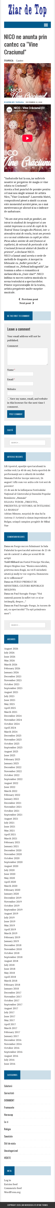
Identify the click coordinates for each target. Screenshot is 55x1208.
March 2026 (10, 664)
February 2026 (12, 668)
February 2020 (12, 890)
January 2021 (11, 846)
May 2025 (9, 704)
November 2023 (13, 739)
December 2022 (12, 767)
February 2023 (12, 759)
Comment (12, 346)
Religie (7, 1129)
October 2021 (11, 810)
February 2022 (12, 795)
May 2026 (9, 660)
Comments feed (13, 1188)
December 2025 (12, 676)
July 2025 (9, 696)
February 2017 (12, 1032)
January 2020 (11, 893)
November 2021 (13, 806)
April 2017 (10, 1024)
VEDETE (7, 1158)
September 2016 (13, 1052)
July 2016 (9, 1059)
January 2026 (11, 672)
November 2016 (13, 1044)
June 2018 (9, 968)
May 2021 (9, 830)
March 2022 (10, 791)
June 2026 (9, 656)
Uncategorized (11, 1151)
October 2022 (11, 775)
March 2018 (10, 980)
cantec (19, 60)
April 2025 (10, 708)
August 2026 (11, 648)
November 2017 (13, 996)
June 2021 (9, 826)
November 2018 (13, 949)
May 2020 (9, 878)
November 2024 (13, 719)
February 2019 (12, 937)
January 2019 (11, 941)
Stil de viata (10, 1143)
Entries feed (10, 1184)
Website (11, 389)
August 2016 (11, 1056)
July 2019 (9, 917)
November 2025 (13, 680)
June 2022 (9, 787)
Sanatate (8, 1136)
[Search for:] (27, 442)
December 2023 (12, 735)
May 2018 (9, 972)
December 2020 (12, 850)
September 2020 (13, 862)
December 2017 (12, 992)
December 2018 (12, 945)
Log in (7, 1180)
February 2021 (12, 842)
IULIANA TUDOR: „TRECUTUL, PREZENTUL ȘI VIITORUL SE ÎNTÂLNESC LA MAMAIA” (27, 505)
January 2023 (11, 763)
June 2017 (9, 1016)
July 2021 (9, 822)
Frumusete (9, 1107)
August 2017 (11, 1008)
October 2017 (11, 1000)
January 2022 (11, 799)
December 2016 (12, 1040)
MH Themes (43, 1205)
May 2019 (9, 925)
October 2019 (11, 905)
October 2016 (11, 1048)
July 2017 (9, 1012)
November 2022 (13, 771)
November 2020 (13, 854)
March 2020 (10, 886)
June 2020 (9, 874)
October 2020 (11, 858)
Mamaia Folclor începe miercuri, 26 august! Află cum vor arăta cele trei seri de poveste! (27, 482)
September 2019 (13, 909)
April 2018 (10, 976)
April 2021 (10, 834)
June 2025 (9, 700)
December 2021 (12, 803)
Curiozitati (9, 1093)
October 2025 (11, 684)
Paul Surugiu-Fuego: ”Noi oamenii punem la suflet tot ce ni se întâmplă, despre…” (24, 597)
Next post (25, 303)
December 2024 (12, 715)
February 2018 (12, 984)
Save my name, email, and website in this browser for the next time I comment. (27, 402)
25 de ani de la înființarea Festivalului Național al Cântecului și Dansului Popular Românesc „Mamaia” (27, 494)
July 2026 (9, 652)
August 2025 (11, 692)
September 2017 (13, 1004)
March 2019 (10, 933)
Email (10, 379)
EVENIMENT (9, 1100)
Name (10, 369)
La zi (6, 1122)
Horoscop (8, 1115)
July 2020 (9, 870)
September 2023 (13, 747)
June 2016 (9, 1063)
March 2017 (10, 1028)
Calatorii (8, 1086)
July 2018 (9, 965)
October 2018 (11, 953)
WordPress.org (12, 1192)
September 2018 (13, 957)
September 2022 (13, 779)
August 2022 (11, 783)
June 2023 (9, 755)
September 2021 (13, 814)
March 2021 (10, 838)
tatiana (20, 102)
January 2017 (11, 1036)
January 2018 (11, 988)
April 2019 (10, 929)
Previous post (30, 299)
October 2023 (11, 743)
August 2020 (11, 866)
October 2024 (11, 723)
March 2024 (10, 731)
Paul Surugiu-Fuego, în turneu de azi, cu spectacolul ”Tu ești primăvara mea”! (27, 609)
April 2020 (10, 881)
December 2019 (12, 897)
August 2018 (11, 961)
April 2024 (10, 727)
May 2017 (9, 1020)
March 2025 (10, 712)
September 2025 (13, 688)
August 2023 (11, 751)
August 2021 (11, 818)
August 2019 (11, 913)
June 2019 (9, 921)
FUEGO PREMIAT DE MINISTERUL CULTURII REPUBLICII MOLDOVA (24, 585)
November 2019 (13, 901)
